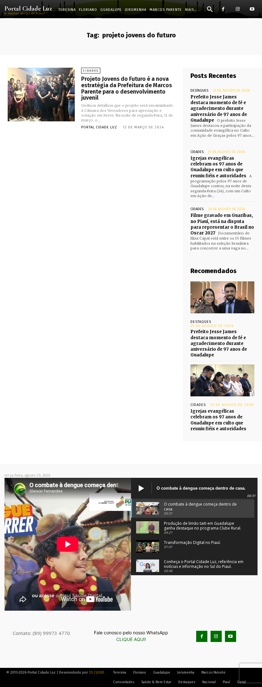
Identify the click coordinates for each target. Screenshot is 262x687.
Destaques (199, 90)
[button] (210, 9)
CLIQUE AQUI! (131, 639)
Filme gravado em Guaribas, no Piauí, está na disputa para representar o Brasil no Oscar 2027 (222, 224)
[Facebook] (223, 9)
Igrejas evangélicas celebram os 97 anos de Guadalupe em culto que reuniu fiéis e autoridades (218, 167)
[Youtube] (252, 9)
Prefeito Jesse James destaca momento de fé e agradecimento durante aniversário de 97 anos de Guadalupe (218, 108)
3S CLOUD (96, 672)
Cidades (90, 70)
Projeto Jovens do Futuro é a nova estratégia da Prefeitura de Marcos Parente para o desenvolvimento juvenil (126, 88)
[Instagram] (237, 9)
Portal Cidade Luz (99, 127)
